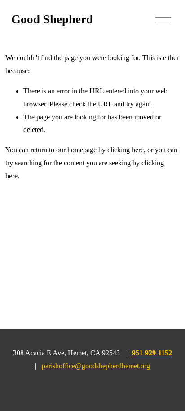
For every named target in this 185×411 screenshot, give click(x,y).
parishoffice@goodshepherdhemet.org (96, 366)
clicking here (125, 150)
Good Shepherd (52, 19)
